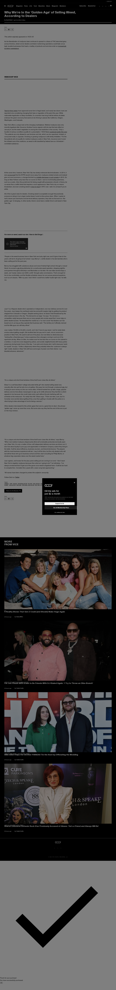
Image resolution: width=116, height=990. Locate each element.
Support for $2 (59, 503)
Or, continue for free (60, 512)
